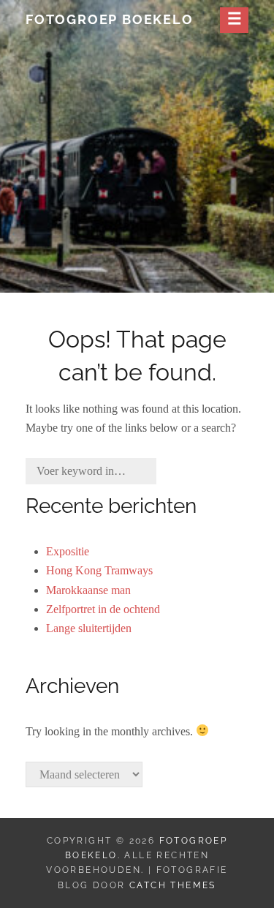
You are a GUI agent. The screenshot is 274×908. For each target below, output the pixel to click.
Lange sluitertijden (89, 628)
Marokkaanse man (88, 590)
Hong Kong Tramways (99, 570)
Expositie (67, 551)
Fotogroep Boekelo (110, 19)
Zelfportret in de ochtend (103, 609)
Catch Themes (172, 885)
